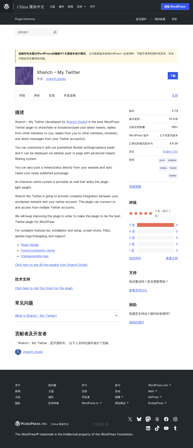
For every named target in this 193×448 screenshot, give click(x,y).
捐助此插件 (136, 322)
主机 (17, 397)
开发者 (86, 397)
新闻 (17, 391)
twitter (172, 175)
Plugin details (30, 245)
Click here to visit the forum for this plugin (44, 288)
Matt (152, 391)
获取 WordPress (175, 6)
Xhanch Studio (76, 122)
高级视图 (135, 186)
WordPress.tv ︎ (92, 403)
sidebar (172, 160)
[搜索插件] (55, 32)
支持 (175, 95)
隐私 (17, 403)
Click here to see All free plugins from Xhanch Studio (51, 265)
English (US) (170, 151)
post (162, 160)
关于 (17, 385)
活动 (117, 391)
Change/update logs (35, 256)
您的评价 (135, 258)
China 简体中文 (60, 424)
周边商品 (122, 403)
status (163, 167)
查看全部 (172, 258)
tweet (173, 167)
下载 (172, 75)
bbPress (155, 397)
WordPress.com (159, 385)
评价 (37, 95)
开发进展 (70, 95)
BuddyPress (157, 403)
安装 (52, 95)
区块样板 (53, 403)
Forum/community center (38, 250)
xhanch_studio (56, 79)
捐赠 (119, 397)
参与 (117, 385)
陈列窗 (52, 385)
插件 (51, 397)
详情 (22, 95)
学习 (84, 385)
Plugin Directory (25, 19)
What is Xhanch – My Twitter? (36, 316)
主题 (51, 391)
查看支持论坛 (138, 290)
